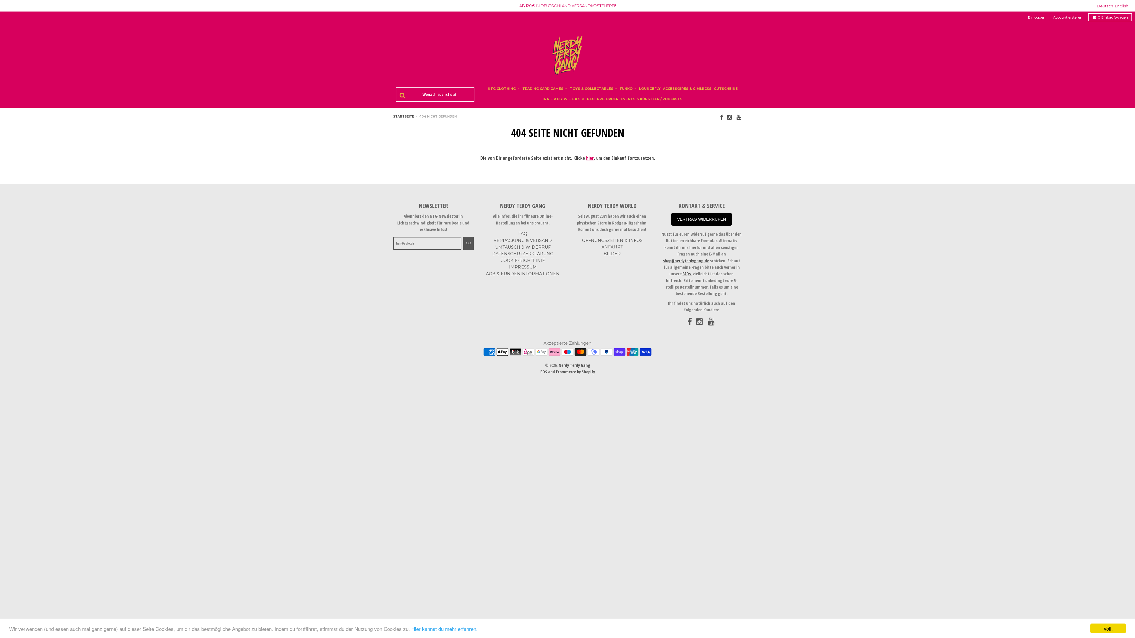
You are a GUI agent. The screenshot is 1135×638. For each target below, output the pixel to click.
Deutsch (1105, 6)
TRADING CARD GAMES (542, 89)
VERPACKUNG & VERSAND (523, 240)
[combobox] (438, 94)
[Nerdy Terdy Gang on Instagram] (729, 117)
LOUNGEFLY (650, 89)
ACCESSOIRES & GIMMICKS (687, 89)
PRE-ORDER (607, 99)
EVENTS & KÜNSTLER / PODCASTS (651, 99)
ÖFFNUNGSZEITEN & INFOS (612, 240)
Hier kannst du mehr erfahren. (444, 628)
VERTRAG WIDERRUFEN (701, 219)
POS (543, 372)
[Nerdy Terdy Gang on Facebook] (721, 117)
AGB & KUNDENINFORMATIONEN (523, 273)
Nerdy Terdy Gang (574, 365)
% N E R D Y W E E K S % (564, 99)
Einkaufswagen (1113, 17)
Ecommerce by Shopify (575, 372)
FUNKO (626, 89)
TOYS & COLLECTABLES (591, 89)
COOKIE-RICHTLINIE (522, 260)
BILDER (612, 253)
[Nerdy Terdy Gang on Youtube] (739, 117)
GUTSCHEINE (726, 89)
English (1121, 6)
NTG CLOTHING (502, 89)
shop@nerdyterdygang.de (686, 260)
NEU (591, 99)
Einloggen (1036, 17)
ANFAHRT (612, 247)
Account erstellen (1067, 17)
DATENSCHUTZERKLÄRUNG (522, 253)
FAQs (686, 273)
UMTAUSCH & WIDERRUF (523, 247)
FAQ (522, 233)
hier (590, 158)
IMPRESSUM (523, 267)
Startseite (403, 116)
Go (468, 243)
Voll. (1108, 628)
